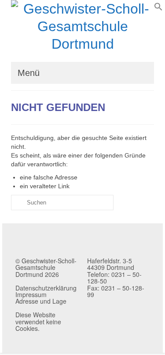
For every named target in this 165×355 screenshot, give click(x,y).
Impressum (31, 294)
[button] (158, 8)
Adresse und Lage (40, 301)
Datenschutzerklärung (46, 287)
